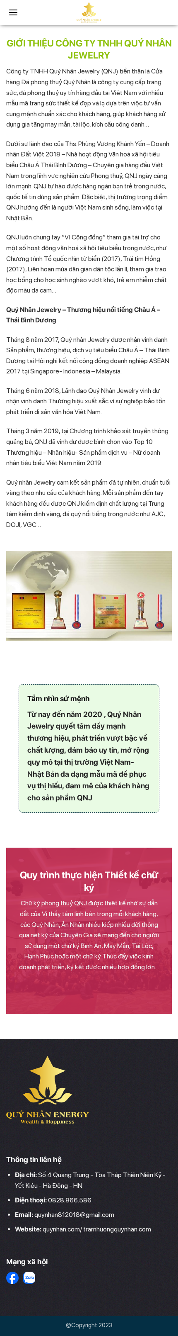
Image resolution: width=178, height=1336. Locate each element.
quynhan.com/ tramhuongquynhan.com (97, 1229)
